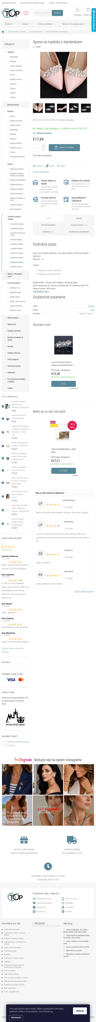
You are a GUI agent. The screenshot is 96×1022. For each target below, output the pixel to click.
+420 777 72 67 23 (72, 899)
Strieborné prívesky (16, 185)
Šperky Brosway (15, 292)
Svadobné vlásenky (17, 224)
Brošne (12, 75)
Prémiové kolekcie (14, 283)
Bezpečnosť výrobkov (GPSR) (14, 985)
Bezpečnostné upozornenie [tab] (79, 232)
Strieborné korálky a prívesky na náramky (17, 175)
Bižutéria (11, 111)
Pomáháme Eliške (10, 951)
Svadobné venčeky (16, 244)
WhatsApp (69, 903)
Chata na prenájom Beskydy (18, 742)
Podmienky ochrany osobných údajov (32, 3)
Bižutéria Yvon (15, 288)
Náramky (13, 61)
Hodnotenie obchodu (11, 974)
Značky (10, 388)
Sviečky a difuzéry (14, 353)
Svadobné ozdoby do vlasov (17, 234)
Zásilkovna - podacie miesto (14, 958)
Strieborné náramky (17, 189)
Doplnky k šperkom (14, 331)
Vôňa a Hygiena (13, 359)
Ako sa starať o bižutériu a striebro (16, 978)
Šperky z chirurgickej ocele (15, 275)
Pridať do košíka (66, 147)
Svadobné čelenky (16, 249)
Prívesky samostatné (17, 157)
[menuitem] (10, 24)
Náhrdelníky (14, 57)
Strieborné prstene (16, 194)
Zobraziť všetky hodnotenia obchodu (12, 650)
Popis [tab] (48, 218)
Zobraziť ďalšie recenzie (83, 591)
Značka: (41, 172)
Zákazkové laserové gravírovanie (15, 981)
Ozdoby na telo (15, 125)
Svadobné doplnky (16, 262)
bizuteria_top (41, 912)
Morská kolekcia (13, 105)
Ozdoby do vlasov (16, 70)
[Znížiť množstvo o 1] (44, 149)
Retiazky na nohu (16, 79)
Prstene (12, 88)
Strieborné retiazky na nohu (17, 199)
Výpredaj (11, 52)
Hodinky (10, 346)
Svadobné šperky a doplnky (14, 218)
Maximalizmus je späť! (74, 951)
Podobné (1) (47, 232)
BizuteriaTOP (41, 907)
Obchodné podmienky (9, 3)
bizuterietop (70, 907)
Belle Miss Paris (15, 310)
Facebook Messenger (44, 903)
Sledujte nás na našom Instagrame (58, 760)
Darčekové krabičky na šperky (15, 338)
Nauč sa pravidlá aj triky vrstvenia (77, 947)
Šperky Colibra (15, 297)
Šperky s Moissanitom (18, 301)
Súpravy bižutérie (16, 66)
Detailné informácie (66, 120)
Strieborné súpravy (16, 205)
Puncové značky (9, 971)
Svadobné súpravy (16, 253)
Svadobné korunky (16, 229)
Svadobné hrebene (16, 258)
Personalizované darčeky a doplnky (16, 380)
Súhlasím (80, 1011)
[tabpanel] (63, 361)
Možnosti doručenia (44, 133)
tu (52, 1011)
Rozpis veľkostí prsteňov (12, 947)
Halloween (11, 373)
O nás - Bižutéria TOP (11, 992)
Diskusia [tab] (79, 218)
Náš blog (7, 962)
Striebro (13, 93)
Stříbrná (91, 306)
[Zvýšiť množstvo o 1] (44, 146)
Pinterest (69, 912)
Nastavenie (16, 1017)
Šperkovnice (12, 324)
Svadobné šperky (16, 240)
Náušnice (13, 84)
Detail (63, 384)
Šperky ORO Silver (16, 306)
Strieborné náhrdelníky (17, 180)
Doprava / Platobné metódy (58, 3)
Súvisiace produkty (77, 225)
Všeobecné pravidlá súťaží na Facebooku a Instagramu (14, 966)
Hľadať (57, 13)
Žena (92, 310)
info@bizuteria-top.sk (44, 899)
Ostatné (13, 97)
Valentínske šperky (14, 366)
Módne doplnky (13, 318)
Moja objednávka (10, 988)
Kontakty (7, 955)
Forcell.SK (11, 745)
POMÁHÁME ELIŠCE (41, 291)
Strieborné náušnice (17, 169)
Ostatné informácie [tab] (48, 225)
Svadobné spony (16, 267)
